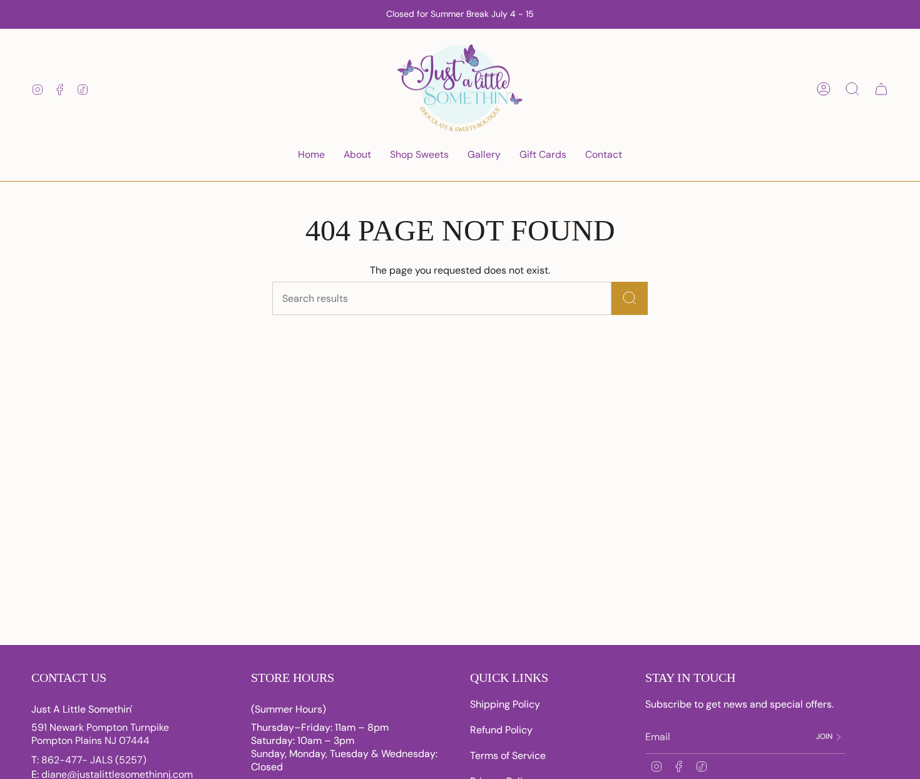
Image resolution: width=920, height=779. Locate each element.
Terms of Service (508, 755)
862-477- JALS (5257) (93, 759)
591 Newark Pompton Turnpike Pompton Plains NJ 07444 (100, 734)
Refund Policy (501, 729)
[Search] (629, 298)
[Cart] (881, 89)
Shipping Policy (505, 704)
